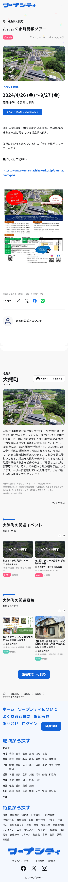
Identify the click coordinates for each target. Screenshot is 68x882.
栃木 (24, 759)
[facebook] (35, 301)
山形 (38, 753)
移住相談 (40, 820)
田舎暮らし (37, 815)
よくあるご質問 (16, 716)
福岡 (11, 791)
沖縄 (5, 796)
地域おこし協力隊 (19, 815)
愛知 (11, 768)
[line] (43, 301)
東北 (5, 753)
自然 (44, 834)
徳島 (11, 785)
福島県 (27, 693)
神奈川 (52, 759)
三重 (11, 774)
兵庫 (38, 774)
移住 (5, 815)
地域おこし (8, 820)
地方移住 (49, 815)
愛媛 (24, 785)
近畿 (5, 774)
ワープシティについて (37, 709)
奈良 (44, 774)
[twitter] (27, 301)
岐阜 (51, 764)
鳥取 (11, 780)
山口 (38, 780)
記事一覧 (15, 693)
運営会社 (52, 860)
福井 (31, 764)
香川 (18, 785)
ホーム (9, 709)
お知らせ (42, 716)
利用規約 (40, 860)
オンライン (8, 829)
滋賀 (18, 774)
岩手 (18, 753)
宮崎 (44, 791)
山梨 (38, 764)
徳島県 (6, 839)
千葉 (44, 759)
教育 (62, 829)
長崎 (24, 791)
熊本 (31, 791)
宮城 (31, 753)
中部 (5, 764)
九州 (5, 791)
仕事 (59, 820)
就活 (5, 834)
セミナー (42, 829)
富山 (18, 764)
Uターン (26, 834)
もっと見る (58, 503)
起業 (52, 834)
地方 (5, 825)
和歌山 (52, 774)
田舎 (19, 829)
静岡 (57, 764)
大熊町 (38, 693)
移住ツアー (29, 829)
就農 (36, 825)
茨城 (18, 759)
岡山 (24, 780)
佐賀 (18, 791)
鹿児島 (52, 791)
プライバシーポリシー (22, 860)
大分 (38, 791)
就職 (59, 834)
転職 (31, 820)
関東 (5, 759)
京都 (24, 774)
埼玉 (11, 759)
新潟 (11, 764)
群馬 (31, 759)
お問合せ (10, 723)
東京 (38, 759)
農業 (28, 825)
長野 (44, 764)
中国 (5, 780)
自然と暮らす (17, 825)
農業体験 (45, 825)
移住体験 (21, 820)
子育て (51, 820)
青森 (11, 753)
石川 (24, 764)
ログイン (30, 723)
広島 (31, 780)
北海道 (6, 748)
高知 (31, 785)
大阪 (31, 774)
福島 (44, 753)
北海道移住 (58, 825)
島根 (18, 780)
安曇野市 (14, 834)
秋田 (24, 753)
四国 (5, 785)
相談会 (53, 829)
